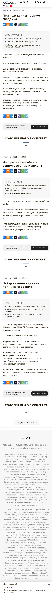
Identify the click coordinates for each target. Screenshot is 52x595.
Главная (40, 2)
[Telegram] (26, 24)
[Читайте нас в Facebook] (27, 2)
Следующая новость (25, 422)
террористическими (39, 535)
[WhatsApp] (23, 24)
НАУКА (5, 10)
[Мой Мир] (11, 24)
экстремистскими (40, 509)
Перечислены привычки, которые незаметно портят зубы (24, 591)
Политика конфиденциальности (26, 447)
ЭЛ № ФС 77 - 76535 (26, 469)
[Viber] (19, 24)
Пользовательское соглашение (31, 444)
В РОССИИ (7, 587)
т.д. (36, 578)
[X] (15, 24)
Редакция (7, 444)
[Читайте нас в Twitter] (24, 2)
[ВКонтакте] (4, 24)
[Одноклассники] (8, 24)
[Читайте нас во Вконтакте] (21, 2)
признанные (42, 547)
